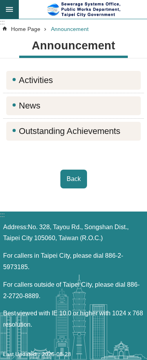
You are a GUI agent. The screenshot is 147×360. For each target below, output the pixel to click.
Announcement (70, 29)
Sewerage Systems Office (83, 9)
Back (74, 178)
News (29, 105)
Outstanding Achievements (69, 131)
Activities (36, 80)
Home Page (25, 29)
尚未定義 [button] (9, 9)
